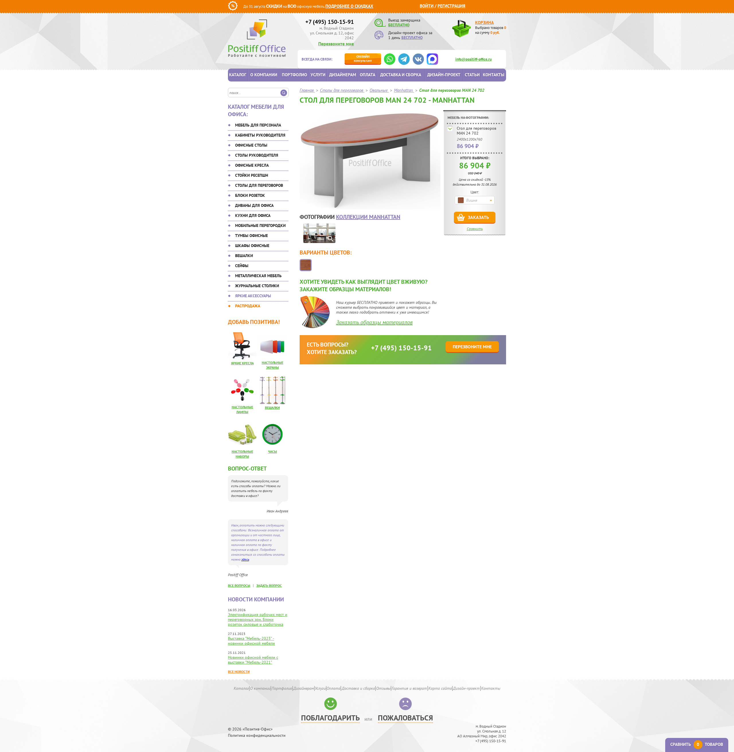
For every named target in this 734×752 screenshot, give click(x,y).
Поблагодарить (330, 717)
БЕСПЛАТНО (398, 25)
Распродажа (247, 305)
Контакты (493, 74)
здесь (245, 559)
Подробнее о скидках (349, 6)
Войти (427, 6)
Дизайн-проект (443, 74)
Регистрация (451, 6)
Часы (272, 451)
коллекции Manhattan (368, 217)
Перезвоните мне (336, 43)
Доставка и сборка (400, 74)
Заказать (478, 217)
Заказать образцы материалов (374, 322)
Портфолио (294, 74)
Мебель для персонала (258, 125)
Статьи (472, 74)
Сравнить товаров (696, 744)
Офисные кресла (252, 165)
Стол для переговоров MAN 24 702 (476, 131)
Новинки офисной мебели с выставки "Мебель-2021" (253, 660)
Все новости (239, 671)
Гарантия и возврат (409, 688)
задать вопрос (269, 585)
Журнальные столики (257, 285)
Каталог (237, 74)
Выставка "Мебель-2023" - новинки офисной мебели (251, 641)
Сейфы (241, 265)
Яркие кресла (242, 363)
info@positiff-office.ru (473, 59)
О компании (263, 74)
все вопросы (239, 585)
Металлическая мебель (258, 275)
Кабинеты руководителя (260, 135)
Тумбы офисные (251, 235)
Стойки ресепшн (251, 175)
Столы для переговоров (259, 185)
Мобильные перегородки (260, 225)
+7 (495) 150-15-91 (329, 22)
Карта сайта (440, 688)
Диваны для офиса (254, 205)
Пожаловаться (405, 717)
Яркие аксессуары (253, 295)
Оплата (367, 74)
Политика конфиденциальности (257, 735)
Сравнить (475, 228)
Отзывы (383, 688)
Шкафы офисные (252, 245)
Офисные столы (251, 145)
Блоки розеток (250, 195)
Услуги (318, 74)
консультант (363, 58)
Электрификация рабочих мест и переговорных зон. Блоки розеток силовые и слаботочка (257, 619)
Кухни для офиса (252, 215)
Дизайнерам (342, 74)
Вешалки (244, 255)
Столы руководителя (256, 155)
